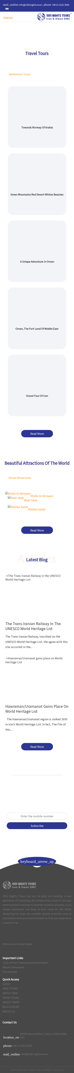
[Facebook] (68, 944)
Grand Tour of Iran (37, 395)
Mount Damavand (13, 967)
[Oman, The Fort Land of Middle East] (37, 306)
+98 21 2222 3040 (22, 1045)
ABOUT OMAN (11, 1002)
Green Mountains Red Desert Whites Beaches (37, 194)
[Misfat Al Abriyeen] (18, 493)
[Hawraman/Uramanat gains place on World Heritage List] (37, 676)
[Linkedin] (61, 944)
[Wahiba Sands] (18, 506)
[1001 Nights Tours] (54, 16)
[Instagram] (54, 944)
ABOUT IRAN (10, 993)
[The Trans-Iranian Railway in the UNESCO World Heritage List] (37, 594)
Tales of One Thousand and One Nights (26, 962)
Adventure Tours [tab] (19, 74)
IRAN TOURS (10, 988)
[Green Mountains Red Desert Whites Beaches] (37, 171)
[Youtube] (47, 944)
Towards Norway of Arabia (37, 127)
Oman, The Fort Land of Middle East (37, 328)
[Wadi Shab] (16, 497)
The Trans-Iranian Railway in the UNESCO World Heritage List (33, 626)
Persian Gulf (10, 971)
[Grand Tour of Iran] (37, 373)
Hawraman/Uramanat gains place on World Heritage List (36, 709)
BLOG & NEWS (11, 1006)
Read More (37, 433)
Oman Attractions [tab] (20, 478)
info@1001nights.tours (25, 1054)
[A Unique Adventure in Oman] (37, 238)
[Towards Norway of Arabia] (37, 104)
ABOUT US (9, 1011)
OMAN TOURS (11, 997)
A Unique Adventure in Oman (37, 261)
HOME (6, 984)
